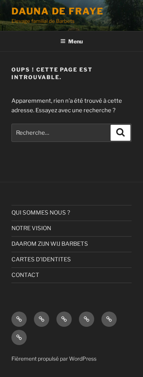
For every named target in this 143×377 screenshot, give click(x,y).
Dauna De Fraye (57, 11)
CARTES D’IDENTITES (41, 259)
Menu (75, 41)
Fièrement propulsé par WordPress (53, 358)
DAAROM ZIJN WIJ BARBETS (49, 243)
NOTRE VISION (31, 228)
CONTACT (25, 275)
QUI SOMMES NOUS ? (40, 212)
